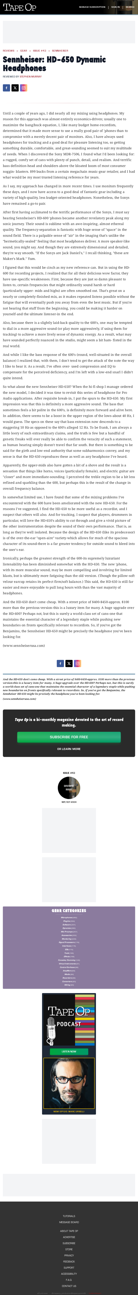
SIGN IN (115, 7)
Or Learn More (69, 749)
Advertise (69, 1237)
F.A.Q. (69, 1280)
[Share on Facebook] (6, 87)
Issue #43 (39, 50)
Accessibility (69, 1274)
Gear (23, 50)
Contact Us (69, 1286)
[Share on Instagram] (23, 87)
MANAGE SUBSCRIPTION (92, 7)
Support (69, 1267)
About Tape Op (69, 1231)
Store (69, 1249)
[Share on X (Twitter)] (15, 87)
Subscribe (69, 1243)
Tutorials (69, 1216)
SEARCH (130, 7)
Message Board (69, 1222)
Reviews (8, 50)
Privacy (69, 1255)
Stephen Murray (31, 76)
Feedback (69, 1261)
